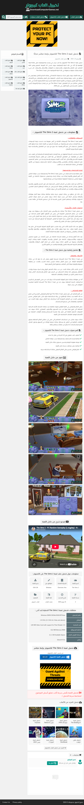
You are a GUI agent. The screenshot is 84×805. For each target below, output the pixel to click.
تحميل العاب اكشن (21, 61)
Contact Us (6, 802)
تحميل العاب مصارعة (9, 83)
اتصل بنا (51, 763)
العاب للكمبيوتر (52, 653)
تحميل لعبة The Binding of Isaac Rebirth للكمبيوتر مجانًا (76, 721)
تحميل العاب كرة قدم (20, 78)
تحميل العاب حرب (21, 67)
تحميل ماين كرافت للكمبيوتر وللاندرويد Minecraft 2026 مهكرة (77, 741)
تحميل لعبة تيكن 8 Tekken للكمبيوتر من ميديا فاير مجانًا (49, 721)
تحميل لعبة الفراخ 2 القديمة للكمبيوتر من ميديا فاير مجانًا (49, 741)
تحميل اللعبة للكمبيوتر (54, 657)
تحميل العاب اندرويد (9, 61)
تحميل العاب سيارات (9, 72)
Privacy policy (17, 802)
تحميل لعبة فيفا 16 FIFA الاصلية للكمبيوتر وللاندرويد (63, 721)
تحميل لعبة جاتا (19, 88)
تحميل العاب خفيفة (9, 67)
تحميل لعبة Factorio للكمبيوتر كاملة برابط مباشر (35, 721)
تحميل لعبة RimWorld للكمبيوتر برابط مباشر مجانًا (62, 741)
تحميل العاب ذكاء (19, 71)
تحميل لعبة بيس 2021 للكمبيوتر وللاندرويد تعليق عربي (36, 741)
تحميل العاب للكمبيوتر (61, 59)
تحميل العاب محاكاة (21, 83)
